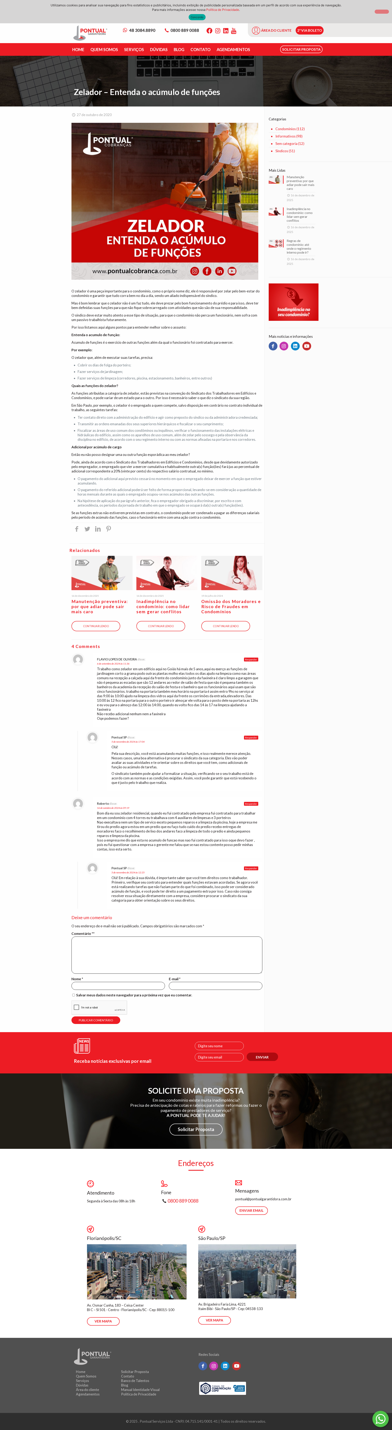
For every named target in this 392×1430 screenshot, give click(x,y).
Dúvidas (82, 1385)
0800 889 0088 (184, 30)
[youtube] (306, 346)
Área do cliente (87, 1389)
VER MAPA (103, 1321)
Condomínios (285, 129)
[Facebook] (209, 30)
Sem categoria (286, 143)
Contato (127, 1376)
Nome (77, 979)
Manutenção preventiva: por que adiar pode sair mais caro (99, 606)
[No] (382, 12)
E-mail (174, 979)
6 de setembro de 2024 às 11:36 (113, 663)
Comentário (82, 933)
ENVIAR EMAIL (251, 1210)
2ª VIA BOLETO (309, 30)
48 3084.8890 (141, 30)
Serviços (82, 1381)
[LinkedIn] (225, 30)
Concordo (197, 17)
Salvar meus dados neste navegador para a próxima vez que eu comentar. (134, 995)
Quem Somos (86, 1376)
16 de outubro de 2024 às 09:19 (113, 807)
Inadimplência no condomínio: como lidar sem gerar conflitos (163, 606)
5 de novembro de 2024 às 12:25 (128, 872)
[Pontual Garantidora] (90, 33)
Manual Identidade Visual (140, 1389)
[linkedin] (295, 346)
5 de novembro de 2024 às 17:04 (128, 741)
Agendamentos (88, 1394)
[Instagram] (218, 30)
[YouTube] (233, 30)
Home (80, 1372)
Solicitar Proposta (196, 1129)
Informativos (285, 136)
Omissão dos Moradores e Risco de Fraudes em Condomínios (231, 606)
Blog (124, 1385)
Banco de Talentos (135, 1381)
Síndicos (281, 151)
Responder (251, 659)
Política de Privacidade (138, 1394)
